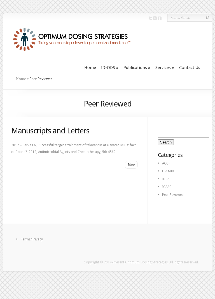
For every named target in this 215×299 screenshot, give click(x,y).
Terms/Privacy (32, 239)
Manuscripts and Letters (50, 130)
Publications (136, 67)
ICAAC (167, 187)
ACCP (166, 163)
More (131, 165)
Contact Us (189, 67)
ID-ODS (109, 67)
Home (90, 67)
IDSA (165, 179)
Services (164, 67)
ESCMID (168, 171)
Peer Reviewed (173, 195)
